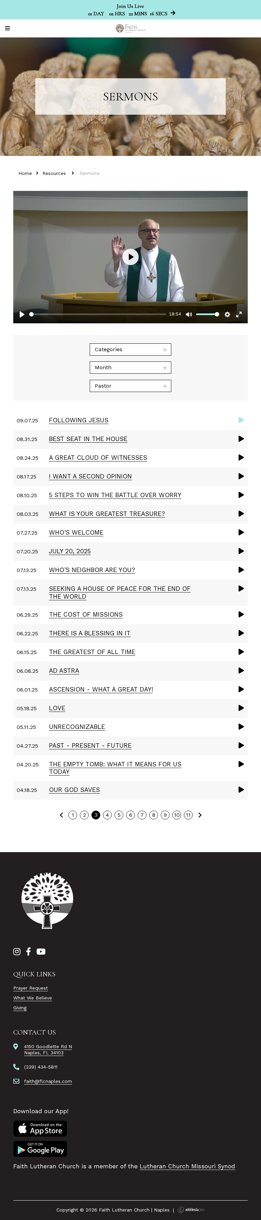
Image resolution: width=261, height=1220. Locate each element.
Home (25, 173)
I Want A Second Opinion (90, 476)
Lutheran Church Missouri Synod (187, 1166)
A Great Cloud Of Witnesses (98, 457)
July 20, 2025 (70, 551)
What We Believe (32, 998)
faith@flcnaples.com (48, 1081)
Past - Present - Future (90, 745)
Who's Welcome (76, 532)
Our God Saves (74, 789)
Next (199, 815)
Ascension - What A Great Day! (101, 689)
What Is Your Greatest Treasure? (107, 513)
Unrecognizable (77, 726)
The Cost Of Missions (86, 614)
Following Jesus (78, 420)
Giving (20, 1007)
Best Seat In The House (88, 438)
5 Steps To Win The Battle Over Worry (115, 495)
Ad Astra (64, 670)
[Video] (241, 420)
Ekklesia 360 (191, 1209)
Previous (61, 815)
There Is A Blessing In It (89, 633)
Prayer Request (30, 988)
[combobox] (130, 349)
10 (177, 815)
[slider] (97, 314)
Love (57, 708)
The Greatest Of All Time (92, 651)
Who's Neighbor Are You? (92, 569)
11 (188, 815)
